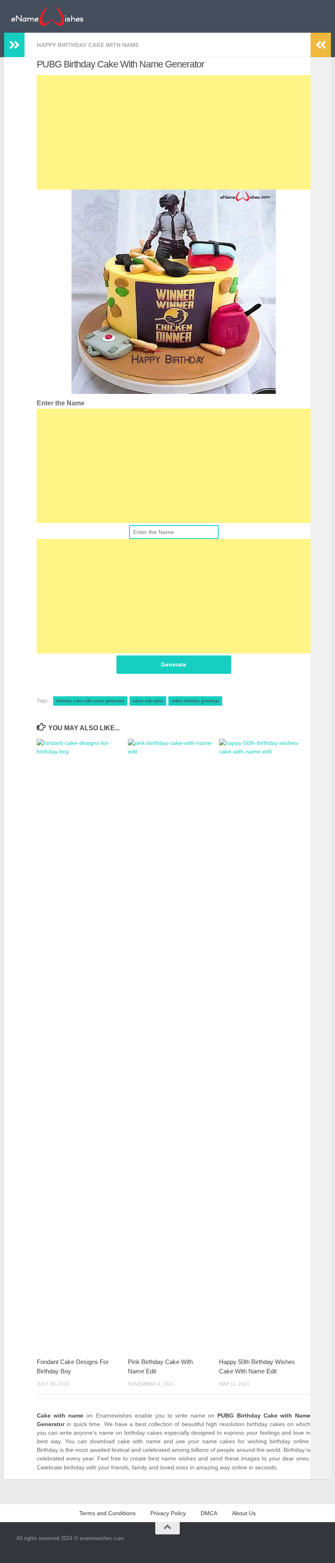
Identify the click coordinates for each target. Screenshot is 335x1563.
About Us (244, 1513)
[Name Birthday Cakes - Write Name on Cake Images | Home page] (47, 16)
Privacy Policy (168, 1513)
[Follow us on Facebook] (310, 1544)
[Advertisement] (173, 132)
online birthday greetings (195, 700)
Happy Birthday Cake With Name (88, 45)
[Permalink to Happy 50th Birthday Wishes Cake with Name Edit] (264, 1045)
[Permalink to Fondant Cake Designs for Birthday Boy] (82, 1045)
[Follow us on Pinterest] (325, 1544)
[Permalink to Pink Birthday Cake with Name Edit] (173, 1045)
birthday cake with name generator (90, 700)
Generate (173, 664)
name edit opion (147, 700)
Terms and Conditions (107, 1513)
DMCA (209, 1513)
